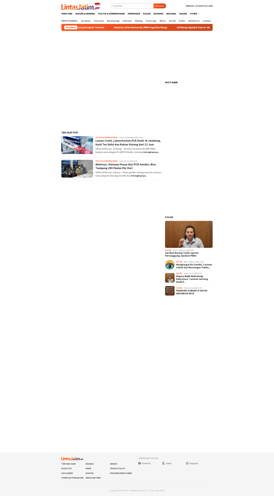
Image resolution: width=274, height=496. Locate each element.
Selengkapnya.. (151, 152)
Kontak (90, 473)
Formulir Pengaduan (72, 477)
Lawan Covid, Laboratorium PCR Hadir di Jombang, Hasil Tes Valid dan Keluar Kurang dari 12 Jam (128, 142)
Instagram (193, 463)
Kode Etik (66, 468)
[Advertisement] (137, 56)
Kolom (169, 217)
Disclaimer (67, 473)
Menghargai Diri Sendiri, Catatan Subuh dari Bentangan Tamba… (194, 266)
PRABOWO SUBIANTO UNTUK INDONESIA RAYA (191, 292)
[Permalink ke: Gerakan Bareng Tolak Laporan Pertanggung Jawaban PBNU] (189, 234)
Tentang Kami (68, 464)
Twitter (168, 463)
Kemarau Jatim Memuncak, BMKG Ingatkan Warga (130, 27)
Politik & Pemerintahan (106, 137)
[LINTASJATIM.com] (81, 5)
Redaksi (90, 464)
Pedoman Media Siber (121, 473)
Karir (88, 468)
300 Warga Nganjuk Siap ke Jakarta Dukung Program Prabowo (200, 27)
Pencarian (159, 5)
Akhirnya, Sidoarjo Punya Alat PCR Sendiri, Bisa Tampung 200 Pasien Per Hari (125, 166)
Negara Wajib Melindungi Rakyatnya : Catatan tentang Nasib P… (192, 279)
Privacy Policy (117, 468)
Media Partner (93, 477)
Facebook (146, 463)
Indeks (113, 464)
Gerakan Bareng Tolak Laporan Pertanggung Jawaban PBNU (182, 254)
